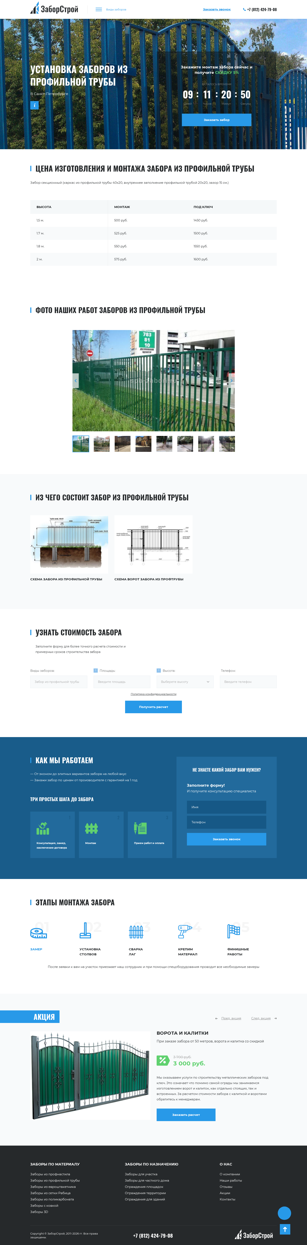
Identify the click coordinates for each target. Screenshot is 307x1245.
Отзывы (226, 1187)
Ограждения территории (145, 1193)
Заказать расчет (90, 1115)
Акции (225, 1193)
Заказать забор (217, 120)
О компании (230, 1174)
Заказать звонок (227, 839)
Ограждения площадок (144, 1187)
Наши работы (231, 1180)
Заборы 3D (39, 1212)
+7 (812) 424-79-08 (262, 9)
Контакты (227, 1199)
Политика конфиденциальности (153, 694)
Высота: (169, 671)
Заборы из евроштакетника (53, 1187)
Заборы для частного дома (147, 1180)
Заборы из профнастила (50, 1174)
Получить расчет (153, 707)
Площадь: (107, 671)
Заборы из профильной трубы (55, 1180)
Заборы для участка (141, 1174)
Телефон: (228, 671)
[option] (153, 380)
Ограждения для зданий (145, 1199)
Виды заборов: (42, 671)
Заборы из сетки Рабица (50, 1193)
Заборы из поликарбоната (52, 1199)
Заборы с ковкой (44, 1206)
